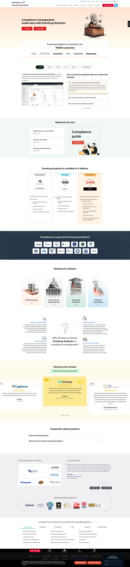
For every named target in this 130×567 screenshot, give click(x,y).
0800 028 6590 (85, 1)
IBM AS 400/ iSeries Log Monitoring (60, 542)
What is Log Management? (29, 531)
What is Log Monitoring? (57, 531)
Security (56, 556)
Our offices (65, 559)
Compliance (65, 556)
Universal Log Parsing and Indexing (87, 536)
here (52, 563)
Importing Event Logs (28, 536)
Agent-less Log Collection (85, 531)
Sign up (27, 28)
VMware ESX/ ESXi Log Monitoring (31, 542)
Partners (101, 1)
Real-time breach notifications (39, 322)
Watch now (37, 133)
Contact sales (55, 559)
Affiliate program (96, 556)
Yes (107, 561)
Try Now (65, 189)
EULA (38, 556)
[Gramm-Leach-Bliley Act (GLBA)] (36, 251)
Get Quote (76, 5)
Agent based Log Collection (30, 534)
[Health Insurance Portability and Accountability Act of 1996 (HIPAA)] (47, 244)
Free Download (40, 188)
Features (64, 5)
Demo (70, 5)
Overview (58, 5)
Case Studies (106, 488)
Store (97, 1)
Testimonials (94, 488)
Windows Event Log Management (31, 539)
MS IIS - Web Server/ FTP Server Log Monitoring (62, 539)
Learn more (87, 108)
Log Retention (82, 539)
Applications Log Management (58, 534)
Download (108, 5)
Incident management (41, 341)
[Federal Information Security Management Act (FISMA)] (38, 244)
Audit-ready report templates (91, 343)
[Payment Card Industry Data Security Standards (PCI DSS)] (90, 244)
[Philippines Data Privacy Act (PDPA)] (77, 251)
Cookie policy (85, 556)
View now (37, 142)
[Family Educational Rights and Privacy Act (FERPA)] (82, 244)
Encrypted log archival (89, 322)
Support (90, 5)
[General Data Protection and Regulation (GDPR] (74, 244)
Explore (77, 142)
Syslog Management (84, 542)
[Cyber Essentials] (65, 244)
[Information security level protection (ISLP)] (94, 251)
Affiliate (106, 1)
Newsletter (46, 559)
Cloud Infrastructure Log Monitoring (88, 534)
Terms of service (47, 556)
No (107, 564)
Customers (97, 5)
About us (31, 556)
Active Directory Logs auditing (58, 536)
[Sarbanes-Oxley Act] (56, 244)
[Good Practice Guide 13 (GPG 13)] (61, 251)
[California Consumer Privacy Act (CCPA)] (52, 251)
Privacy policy (75, 556)
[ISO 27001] (44, 251)
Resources (84, 5)
